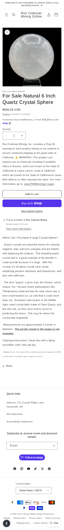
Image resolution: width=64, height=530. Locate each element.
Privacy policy (35, 518)
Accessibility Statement (20, 421)
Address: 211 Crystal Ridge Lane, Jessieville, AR (25, 404)
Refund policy (20, 518)
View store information (18, 228)
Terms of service (52, 518)
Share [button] (9, 366)
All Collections (14, 414)
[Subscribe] (53, 446)
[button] (6, 14)
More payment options (32, 211)
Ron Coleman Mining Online (30, 514)
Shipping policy (23, 523)
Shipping (6, 114)
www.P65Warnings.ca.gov (39, 184)
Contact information (42, 523)
